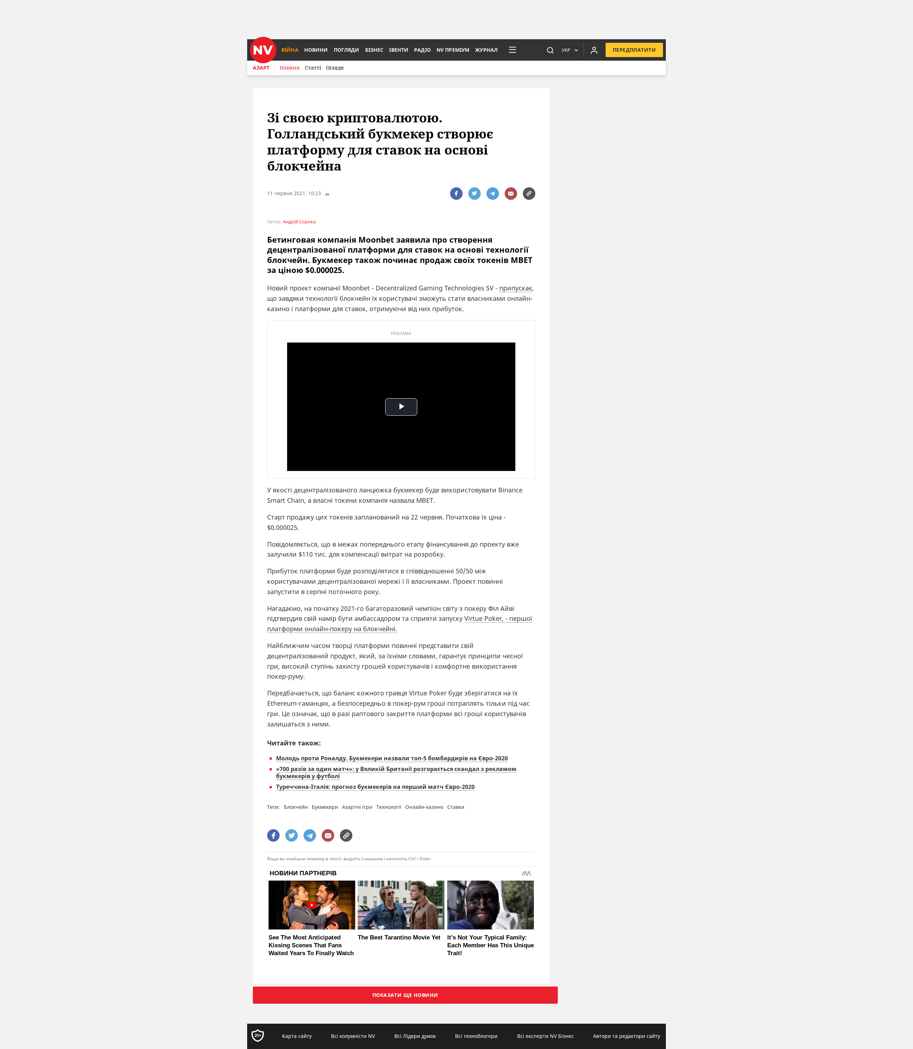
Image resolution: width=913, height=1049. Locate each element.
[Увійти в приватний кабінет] (594, 50)
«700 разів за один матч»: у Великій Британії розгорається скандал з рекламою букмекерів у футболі (396, 772)
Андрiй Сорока (299, 222)
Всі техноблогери (476, 1036)
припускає (515, 288)
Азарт (261, 67)
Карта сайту (297, 1036)
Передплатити (634, 49)
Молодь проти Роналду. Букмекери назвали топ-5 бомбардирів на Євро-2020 (392, 758)
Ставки (455, 807)
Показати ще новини (405, 995)
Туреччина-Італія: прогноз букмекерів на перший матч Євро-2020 (375, 787)
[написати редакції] (511, 193)
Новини (290, 67)
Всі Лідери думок (415, 1036)
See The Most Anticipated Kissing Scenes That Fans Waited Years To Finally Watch (311, 945)
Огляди (335, 67)
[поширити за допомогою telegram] (492, 193)
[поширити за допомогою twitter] (474, 193)
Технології (388, 807)
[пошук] (550, 50)
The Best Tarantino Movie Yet (399, 937)
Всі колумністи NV (353, 1036)
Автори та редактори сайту (626, 1036)
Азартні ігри (357, 807)
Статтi (313, 67)
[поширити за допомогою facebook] (456, 193)
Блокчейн (296, 807)
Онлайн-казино (424, 807)
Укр (566, 50)
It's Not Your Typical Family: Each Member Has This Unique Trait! (490, 945)
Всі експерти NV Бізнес (545, 1036)
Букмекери (325, 807)
